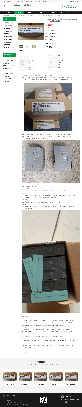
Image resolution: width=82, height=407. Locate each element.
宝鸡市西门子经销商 (41, 384)
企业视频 (30, 12)
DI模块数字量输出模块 (7, 63)
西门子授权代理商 (18, 15)
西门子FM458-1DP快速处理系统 (9, 65)
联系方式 (74, 12)
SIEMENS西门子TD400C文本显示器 (9, 73)
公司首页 (8, 12)
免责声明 (17, 404)
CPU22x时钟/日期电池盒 (8, 60)
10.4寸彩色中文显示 (7, 78)
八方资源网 (13, 404)
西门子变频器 (7, 34)
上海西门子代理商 (8, 25)
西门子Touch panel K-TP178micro (9, 76)
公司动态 (52, 12)
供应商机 (19, 12)
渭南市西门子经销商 (25, 384)
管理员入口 (22, 404)
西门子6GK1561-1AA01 (9, 47)
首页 (8, 15)
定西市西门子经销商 (71, 384)
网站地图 (26, 404)
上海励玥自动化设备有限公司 (29, 398)
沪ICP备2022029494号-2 (19, 398)
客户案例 (63, 12)
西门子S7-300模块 (8, 39)
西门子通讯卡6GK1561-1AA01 (11, 44)
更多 (14, 54)
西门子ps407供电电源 (7, 58)
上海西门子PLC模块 (8, 23)
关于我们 (41, 12)
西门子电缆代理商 (8, 31)
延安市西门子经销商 (56, 384)
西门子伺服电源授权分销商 (8, 68)
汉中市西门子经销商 (10, 384)
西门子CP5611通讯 (8, 42)
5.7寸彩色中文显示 (7, 81)
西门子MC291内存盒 (7, 71)
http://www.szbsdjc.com (23, 352)
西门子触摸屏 (7, 28)
